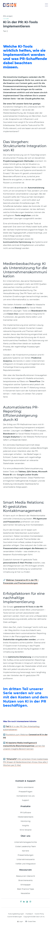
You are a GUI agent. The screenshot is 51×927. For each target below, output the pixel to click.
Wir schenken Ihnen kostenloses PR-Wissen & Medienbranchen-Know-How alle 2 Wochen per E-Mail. (25, 762)
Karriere (25, 851)
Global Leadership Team (25, 846)
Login (21, 921)
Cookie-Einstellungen (14, 916)
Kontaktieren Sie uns (26, 796)
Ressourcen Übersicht (25, 876)
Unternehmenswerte (26, 859)
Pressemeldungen (25, 855)
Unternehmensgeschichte (25, 842)
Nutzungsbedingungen (16, 914)
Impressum (29, 914)
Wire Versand (25, 830)
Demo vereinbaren (25, 787)
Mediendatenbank (25, 817)
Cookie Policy (39, 914)
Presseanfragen (25, 792)
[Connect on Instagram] (30, 902)
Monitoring (25, 821)
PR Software (25, 813)
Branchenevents (25, 880)
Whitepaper (25, 885)
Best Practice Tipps (25, 889)
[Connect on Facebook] (20, 902)
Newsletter (25, 893)
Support (25, 800)
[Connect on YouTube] (27, 902)
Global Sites (32, 921)
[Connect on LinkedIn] (24, 902)
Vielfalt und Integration (25, 864)
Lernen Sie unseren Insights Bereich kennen (24, 746)
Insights (25, 825)
